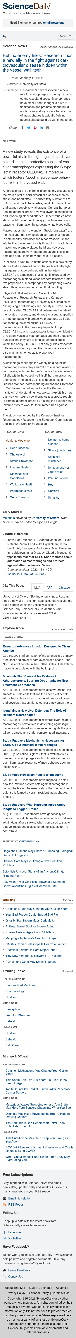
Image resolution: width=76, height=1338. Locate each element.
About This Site (15, 1287)
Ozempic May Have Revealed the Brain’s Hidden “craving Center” (38, 1115)
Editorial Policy (39, 1293)
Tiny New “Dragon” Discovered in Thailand (34, 956)
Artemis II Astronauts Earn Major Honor (31, 950)
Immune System (20, 467)
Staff (32, 1287)
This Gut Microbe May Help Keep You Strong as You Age (37, 1139)
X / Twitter (14, 1238)
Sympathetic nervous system (59, 469)
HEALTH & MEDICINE (14, 979)
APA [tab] (50, 587)
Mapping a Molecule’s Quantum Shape (31, 938)
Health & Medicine (18, 440)
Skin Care (12, 1045)
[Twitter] (29, 128)
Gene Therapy (19, 497)
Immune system (58, 478)
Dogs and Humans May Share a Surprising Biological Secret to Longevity (38, 853)
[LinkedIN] (41, 128)
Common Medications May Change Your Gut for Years (37, 1072)
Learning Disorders (18, 1015)
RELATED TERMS (53, 431)
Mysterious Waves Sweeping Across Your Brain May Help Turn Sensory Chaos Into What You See (38, 1106)
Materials (9, 518)
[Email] (47, 128)
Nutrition (53, 491)
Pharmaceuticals (21, 491)
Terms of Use (61, 1293)
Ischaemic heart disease (58, 441)
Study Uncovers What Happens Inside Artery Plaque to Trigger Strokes (34, 806)
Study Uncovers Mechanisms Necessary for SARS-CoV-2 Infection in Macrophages (33, 742)
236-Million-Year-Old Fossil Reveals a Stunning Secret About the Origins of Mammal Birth (34, 884)
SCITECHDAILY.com (28, 841)
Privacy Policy (16, 1293)
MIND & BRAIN (10, 1003)
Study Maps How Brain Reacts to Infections (33, 774)
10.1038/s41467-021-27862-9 (26, 573)
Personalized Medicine (21, 985)
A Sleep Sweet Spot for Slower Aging (30, 926)
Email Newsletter (19, 1198)
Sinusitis (53, 497)
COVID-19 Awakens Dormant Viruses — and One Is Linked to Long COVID (39, 1149)
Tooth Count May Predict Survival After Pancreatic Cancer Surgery (38, 1090)
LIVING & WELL (11, 1027)
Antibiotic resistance (54, 459)
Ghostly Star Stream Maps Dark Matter (31, 920)
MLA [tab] (37, 587)
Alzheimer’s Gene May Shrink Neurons (31, 961)
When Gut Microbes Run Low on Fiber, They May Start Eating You (38, 1158)
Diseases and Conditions (19, 476)
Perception (13, 1009)
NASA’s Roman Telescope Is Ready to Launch (36, 944)
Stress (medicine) (59, 450)
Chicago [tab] (64, 587)
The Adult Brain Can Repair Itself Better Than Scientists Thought (35, 1124)
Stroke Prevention (21, 461)
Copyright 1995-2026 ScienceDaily (31, 1298)
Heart (51, 484)
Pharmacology (15, 991)
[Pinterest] (35, 128)
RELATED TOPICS (15, 431)
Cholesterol (17, 454)
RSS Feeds (16, 1204)
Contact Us (15, 1276)
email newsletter (54, 22)
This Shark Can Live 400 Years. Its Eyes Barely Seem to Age (36, 1081)
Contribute (45, 1287)
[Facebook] (22, 128)
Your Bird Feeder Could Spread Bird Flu (32, 914)
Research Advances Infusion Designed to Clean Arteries (36, 648)
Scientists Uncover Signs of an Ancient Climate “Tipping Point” (33, 873)
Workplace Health (21, 484)
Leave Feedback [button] (19, 1270)
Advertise (62, 1287)
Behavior (11, 1021)
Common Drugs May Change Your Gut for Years (37, 909)
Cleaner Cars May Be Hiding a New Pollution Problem (32, 863)
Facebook (14, 1232)
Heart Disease (19, 448)
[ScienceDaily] (27, 6)
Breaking (9, 899)
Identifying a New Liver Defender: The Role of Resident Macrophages (34, 712)
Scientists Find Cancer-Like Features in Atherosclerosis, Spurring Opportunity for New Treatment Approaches (35, 680)
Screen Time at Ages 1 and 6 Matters (30, 932)
